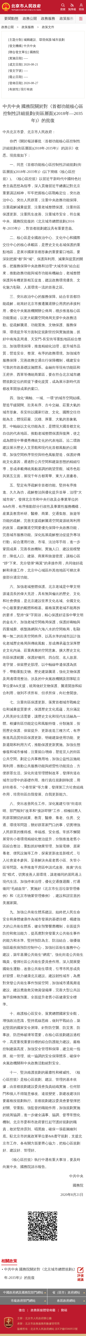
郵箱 (64, 1310)
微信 (22, 1310)
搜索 (62, 9)
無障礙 (72, 9)
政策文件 (48, 27)
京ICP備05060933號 (66, 1328)
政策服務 (67, 18)
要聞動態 (11, 18)
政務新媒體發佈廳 (43, 1310)
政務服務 (48, 18)
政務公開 (30, 18)
